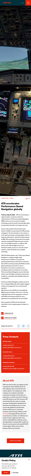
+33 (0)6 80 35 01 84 (8, 366)
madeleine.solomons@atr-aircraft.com (13, 368)
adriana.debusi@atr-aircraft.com (12, 347)
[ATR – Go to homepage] (6, 3)
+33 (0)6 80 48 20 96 (8, 356)
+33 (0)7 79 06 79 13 (8, 345)
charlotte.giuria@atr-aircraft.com (12, 358)
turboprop (5, 413)
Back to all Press (15, 440)
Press (11, 198)
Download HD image (10, 317)
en (26, 198)
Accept (6, 472)
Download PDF (8, 313)
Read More (15, 472)
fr (29, 198)
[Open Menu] (28, 3)
